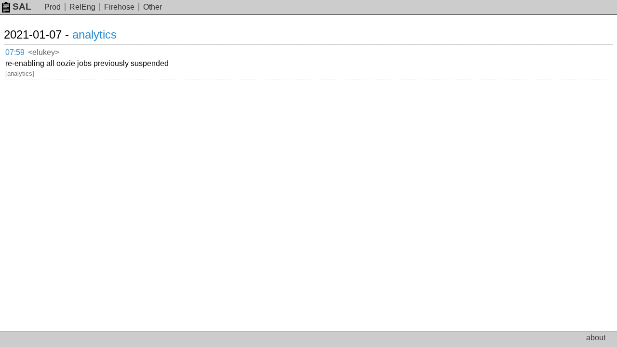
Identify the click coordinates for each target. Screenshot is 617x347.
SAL (22, 6)
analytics (94, 34)
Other (152, 7)
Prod (52, 7)
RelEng (82, 7)
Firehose (119, 7)
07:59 (15, 52)
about (595, 338)
